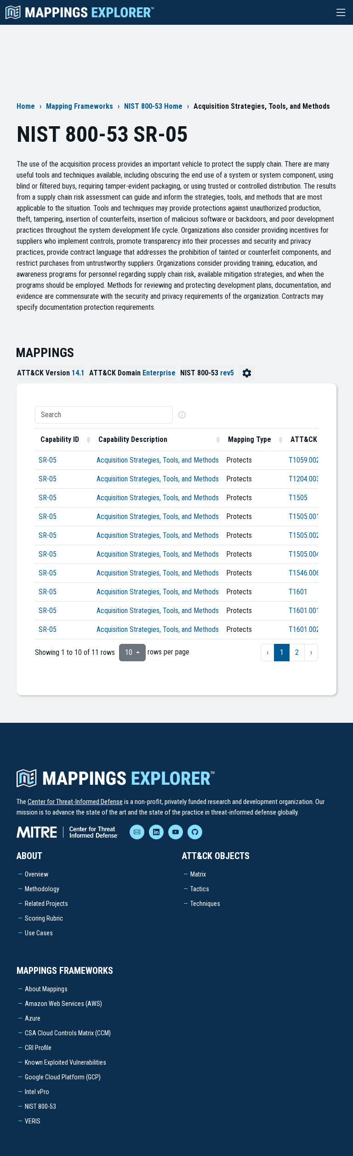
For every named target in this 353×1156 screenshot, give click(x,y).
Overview (36, 874)
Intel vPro (37, 1092)
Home (26, 106)
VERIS (32, 1121)
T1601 (298, 591)
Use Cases (39, 933)
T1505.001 (304, 516)
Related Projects (46, 903)
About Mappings (46, 989)
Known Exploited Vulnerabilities (65, 1062)
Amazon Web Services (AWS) (63, 1003)
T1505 (298, 497)
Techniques (205, 903)
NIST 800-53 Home (153, 106)
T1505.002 (304, 535)
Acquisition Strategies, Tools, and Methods (158, 460)
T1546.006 (304, 573)
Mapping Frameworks (79, 106)
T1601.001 (304, 610)
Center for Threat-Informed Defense (75, 802)
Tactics (199, 889)
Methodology (42, 889)
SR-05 (48, 460)
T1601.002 (304, 629)
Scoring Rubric (44, 918)
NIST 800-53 (40, 1106)
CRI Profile (38, 1047)
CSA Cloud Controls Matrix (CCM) (68, 1033)
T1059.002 (304, 460)
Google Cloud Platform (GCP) (63, 1077)
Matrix (198, 874)
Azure (32, 1018)
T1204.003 (304, 479)
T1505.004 (304, 554)
